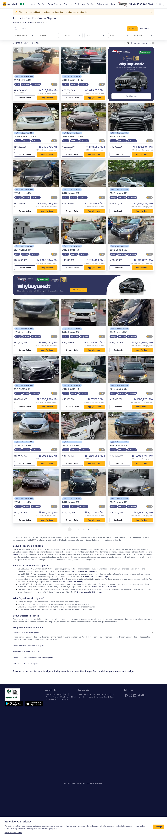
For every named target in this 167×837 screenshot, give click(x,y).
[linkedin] (135, 695)
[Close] (151, 12)
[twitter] (139, 695)
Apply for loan (47, 98)
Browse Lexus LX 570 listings (103, 587)
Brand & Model (21, 35)
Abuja (15, 554)
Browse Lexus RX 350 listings (85, 571)
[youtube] (143, 695)
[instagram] (130, 695)
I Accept (158, 827)
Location (113, 35)
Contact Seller (24, 98)
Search (132, 28)
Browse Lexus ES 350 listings (95, 576)
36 (97, 529)
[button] (83, 633)
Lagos (146, 552)
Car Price (42, 35)
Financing (66, 35)
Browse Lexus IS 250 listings (89, 592)
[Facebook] (126, 695)
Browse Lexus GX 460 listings (71, 582)
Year (88, 35)
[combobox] (24, 4)
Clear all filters (145, 28)
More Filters (139, 35)
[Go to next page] (102, 529)
